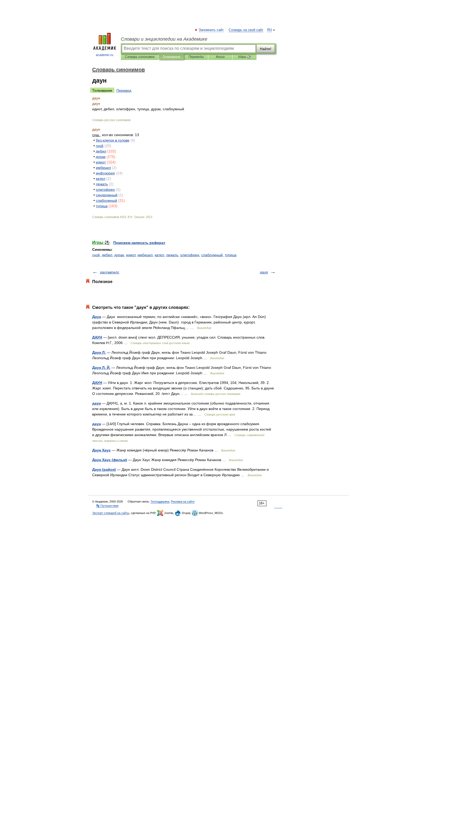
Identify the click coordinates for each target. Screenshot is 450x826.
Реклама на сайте (183, 501)
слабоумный (212, 255)
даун (96, 403)
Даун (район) (104, 469)
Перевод (123, 90)
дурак (119, 255)
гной (96, 255)
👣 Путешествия (107, 505)
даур (264, 272)
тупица (230, 255)
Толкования (171, 57)
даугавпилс (109, 272)
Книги (220, 57)
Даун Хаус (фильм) (109, 460)
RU (269, 30)
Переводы (196, 57)
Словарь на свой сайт (246, 30)
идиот (130, 255)
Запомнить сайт (211, 30)
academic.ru (104, 55)
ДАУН (97, 337)
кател (159, 255)
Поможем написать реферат (139, 243)
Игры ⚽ (244, 57)
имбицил (145, 255)
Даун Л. (99, 352)
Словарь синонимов (139, 57)
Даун (96, 317)
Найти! (265, 49)
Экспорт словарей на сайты (110, 513)
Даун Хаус (101, 450)
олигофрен (189, 255)
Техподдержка (160, 501)
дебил (107, 255)
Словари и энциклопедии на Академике (164, 39)
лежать (172, 255)
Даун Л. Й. (101, 367)
